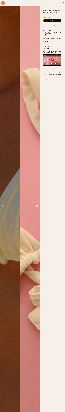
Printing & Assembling (48, 83)
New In (14, 3)
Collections (26, 3)
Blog (37, 3)
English (53, 2)
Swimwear (44, 9)
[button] (3, 206)
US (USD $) (48, 2)
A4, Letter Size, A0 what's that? (47, 86)
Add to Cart (52, 20)
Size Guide (46, 79)
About (41, 3)
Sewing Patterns (19, 3)
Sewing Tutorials (32, 3)
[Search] (61, 3)
